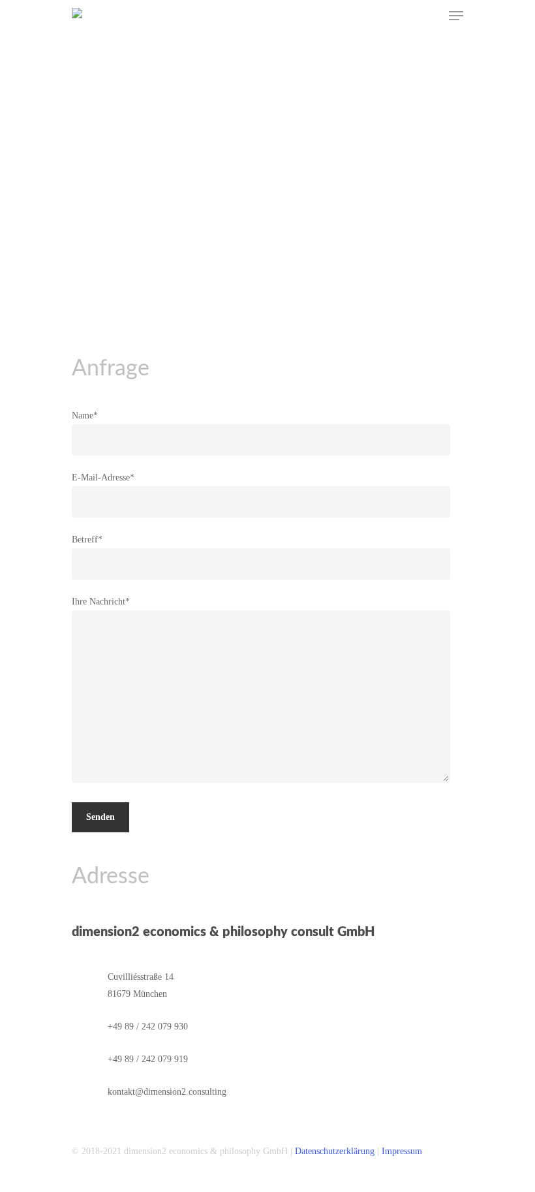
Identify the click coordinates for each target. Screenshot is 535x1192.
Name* (85, 415)
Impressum (402, 1151)
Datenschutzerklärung (334, 1151)
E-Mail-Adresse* (103, 477)
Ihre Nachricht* (101, 601)
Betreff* (87, 539)
